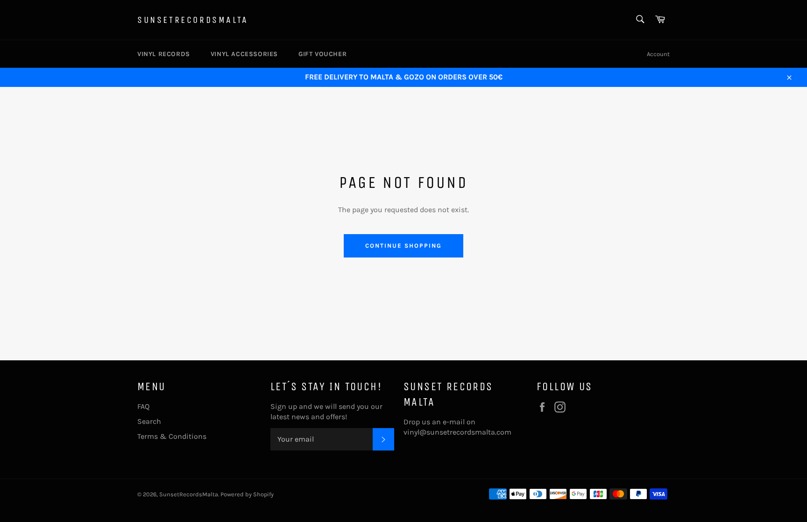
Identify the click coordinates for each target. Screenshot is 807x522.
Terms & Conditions (171, 436)
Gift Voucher (322, 54)
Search (149, 421)
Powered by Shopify (247, 494)
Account (658, 53)
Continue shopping (403, 245)
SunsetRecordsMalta (192, 19)
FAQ (143, 406)
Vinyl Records (163, 54)
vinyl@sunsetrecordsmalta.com (457, 432)
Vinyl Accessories (244, 54)
